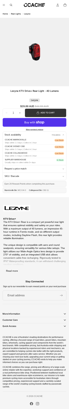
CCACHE (38, 396)
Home (5, 14)
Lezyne (27, 14)
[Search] (11, 5)
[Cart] (65, 5)
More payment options (34, 129)
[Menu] (4, 5)
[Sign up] (61, 295)
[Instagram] (38, 404)
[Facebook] (31, 404)
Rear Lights (16, 14)
